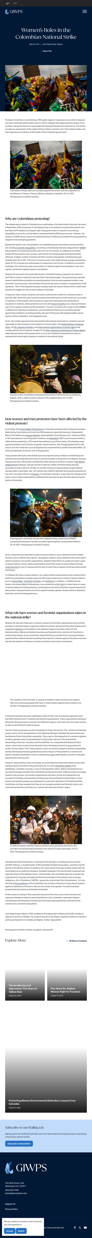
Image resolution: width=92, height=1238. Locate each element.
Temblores (49, 581)
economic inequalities (25, 247)
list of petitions (21, 883)
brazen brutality (58, 303)
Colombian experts (63, 765)
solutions (19, 629)
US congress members (24, 327)
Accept (9, 1231)
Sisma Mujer (17, 581)
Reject (21, 1231)
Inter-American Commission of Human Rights (65, 330)
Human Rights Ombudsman (31, 429)
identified (54, 438)
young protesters (32, 435)
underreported (11, 567)
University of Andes (32, 581)
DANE (82, 247)
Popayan (35, 474)
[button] (84, 11)
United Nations (67, 324)
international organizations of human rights (57, 327)
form (62, 584)
